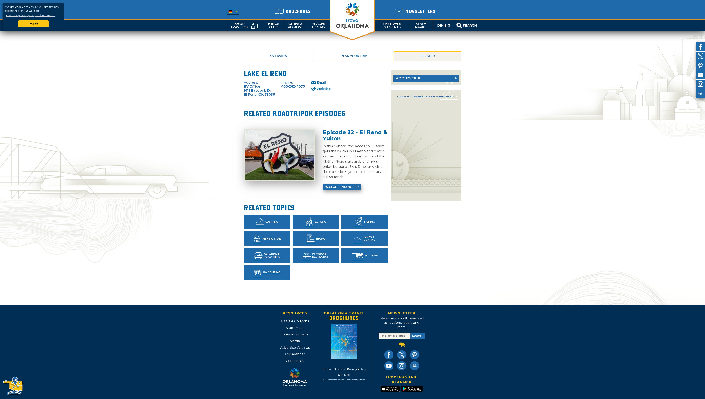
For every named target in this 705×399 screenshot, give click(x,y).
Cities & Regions (295, 25)
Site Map (344, 374)
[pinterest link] (414, 354)
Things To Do (272, 25)
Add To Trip (408, 78)
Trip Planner (295, 354)
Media (295, 341)
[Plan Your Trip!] (13, 386)
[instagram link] (401, 365)
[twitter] (700, 56)
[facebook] (700, 46)
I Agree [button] (33, 23)
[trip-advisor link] (414, 365)
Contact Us (295, 361)
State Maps (295, 328)
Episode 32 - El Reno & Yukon (355, 135)
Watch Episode (339, 187)
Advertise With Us (295, 348)
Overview (279, 56)
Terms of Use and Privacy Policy (344, 369)
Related (427, 56)
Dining (443, 25)
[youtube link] (388, 365)
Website (324, 89)
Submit (417, 336)
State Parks (420, 25)
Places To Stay (319, 25)
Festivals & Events (392, 25)
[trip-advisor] (700, 93)
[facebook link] (388, 354)
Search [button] (470, 25)
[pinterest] (700, 65)
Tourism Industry (295, 334)
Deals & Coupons (295, 321)
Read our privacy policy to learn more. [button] (30, 15)
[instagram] (700, 84)
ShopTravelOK (239, 25)
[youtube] (700, 74)
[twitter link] (401, 354)
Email (321, 83)
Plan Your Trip (354, 56)
